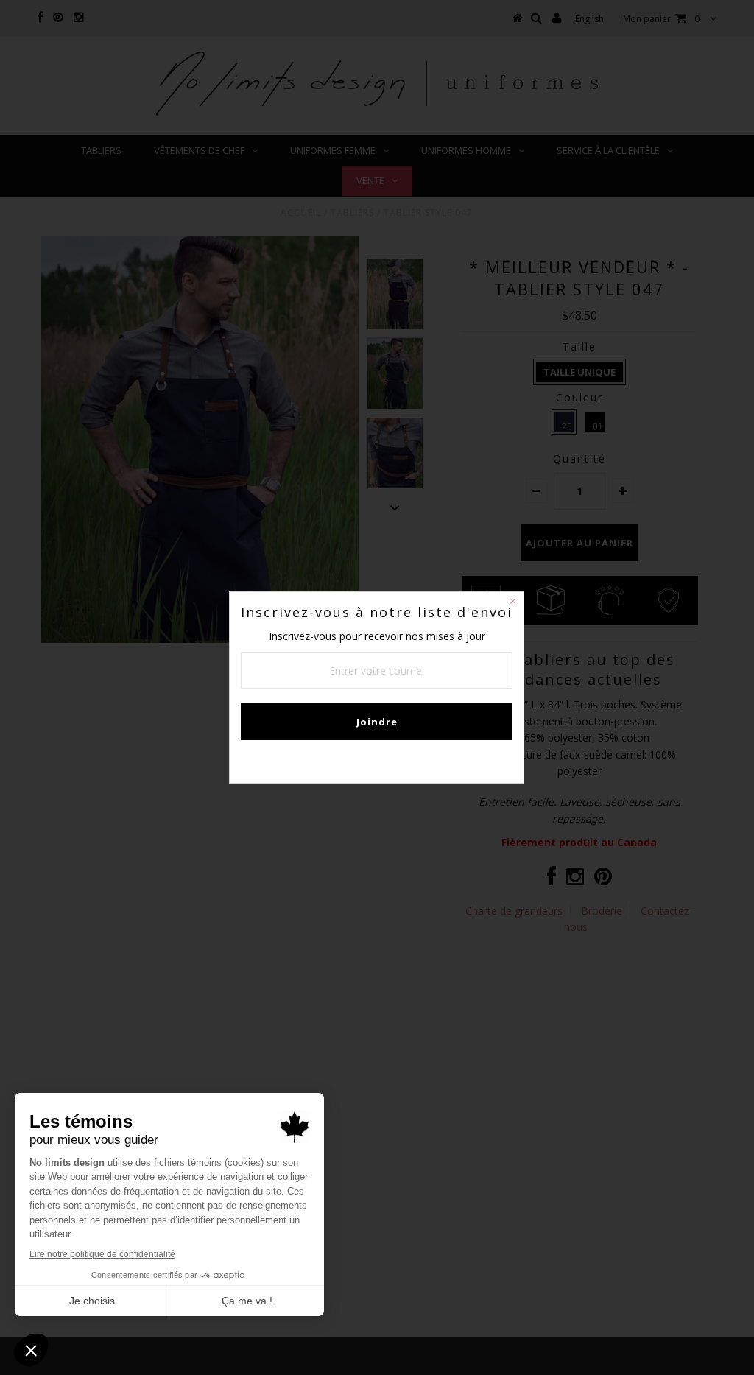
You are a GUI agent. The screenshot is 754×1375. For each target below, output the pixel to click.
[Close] (512, 603)
